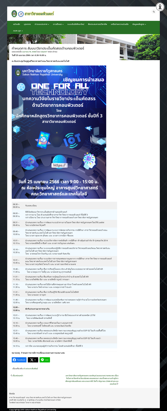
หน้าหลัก (16, 24)
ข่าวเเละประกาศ (41, 24)
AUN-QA (17, 30)
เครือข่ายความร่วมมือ (120, 24)
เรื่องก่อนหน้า (17, 375)
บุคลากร (27, 24)
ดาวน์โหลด (57, 24)
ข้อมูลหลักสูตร (138, 24)
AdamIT (43, 51)
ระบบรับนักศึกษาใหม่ (75, 24)
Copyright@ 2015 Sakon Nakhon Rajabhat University (32, 409)
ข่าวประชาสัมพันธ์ (30, 368)
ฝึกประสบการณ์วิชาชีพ (97, 24)
